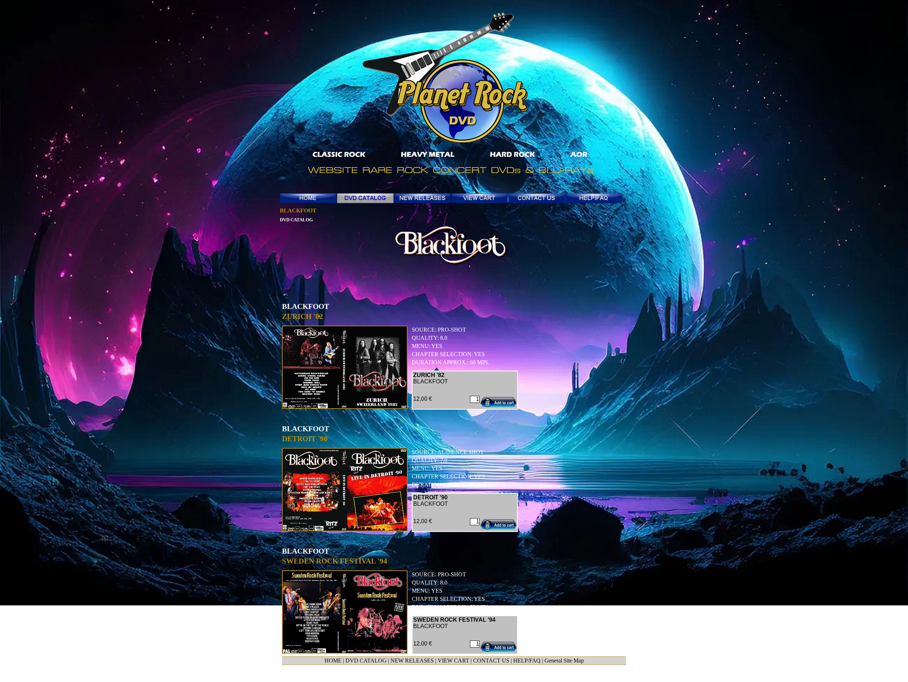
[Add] (498, 402)
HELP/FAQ (527, 661)
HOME (333, 661)
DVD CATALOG (366, 661)
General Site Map (564, 661)
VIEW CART (453, 661)
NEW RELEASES (412, 661)
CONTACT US (491, 661)
